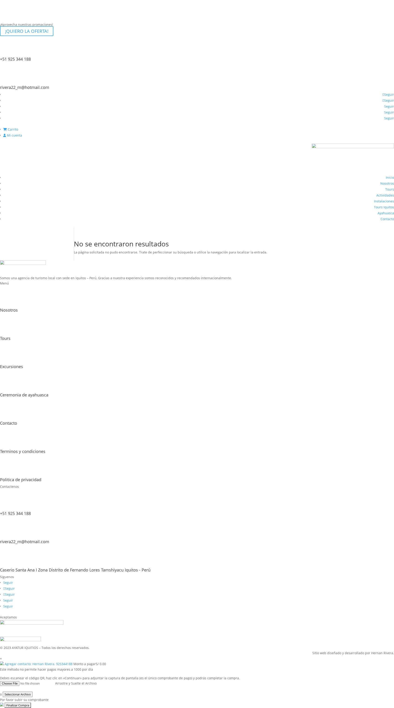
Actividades (385, 195)
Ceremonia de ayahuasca (24, 395)
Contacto (387, 219)
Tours (389, 189)
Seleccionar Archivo (18, 694)
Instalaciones (384, 201)
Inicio (390, 177)
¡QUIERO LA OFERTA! (26, 31)
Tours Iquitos (384, 207)
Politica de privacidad (20, 479)
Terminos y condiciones (22, 451)
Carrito (12, 129)
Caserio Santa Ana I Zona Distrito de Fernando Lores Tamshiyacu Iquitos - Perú (75, 570)
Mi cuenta (14, 135)
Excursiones (11, 366)
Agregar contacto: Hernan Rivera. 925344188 (39, 664)
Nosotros (387, 183)
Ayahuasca (386, 213)
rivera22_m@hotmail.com (24, 87)
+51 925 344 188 (15, 59)
